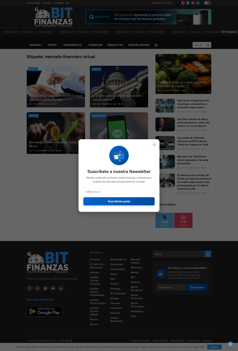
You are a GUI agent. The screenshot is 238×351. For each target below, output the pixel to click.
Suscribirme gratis (119, 201)
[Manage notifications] (230, 343)
